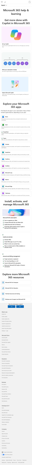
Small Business (4, 401)
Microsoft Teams (5, 396)
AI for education (5, 377)
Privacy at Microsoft (5, 438)
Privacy (14, 460)
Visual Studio (4, 424)
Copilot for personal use (6, 326)
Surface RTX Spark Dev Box (6, 321)
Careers (3, 431)
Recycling (9, 462)
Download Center (5, 340)
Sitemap (3, 460)
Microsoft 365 (4, 391)
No (20, 306)
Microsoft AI (4, 384)
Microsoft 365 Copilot (6, 398)
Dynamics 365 (4, 389)
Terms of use (19, 460)
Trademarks (24, 460)
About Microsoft (5, 433)
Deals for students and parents (7, 375)
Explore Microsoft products (6, 328)
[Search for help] (5, 2)
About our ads (14, 462)
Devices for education (6, 363)
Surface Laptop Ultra (5, 318)
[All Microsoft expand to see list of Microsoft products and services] (2, 2)
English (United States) (8, 452)
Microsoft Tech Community (6, 417)
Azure (3, 407)
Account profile (4, 337)
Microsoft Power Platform (6, 393)
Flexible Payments (5, 354)
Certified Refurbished (5, 349)
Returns (3, 344)
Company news (4, 436)
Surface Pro (4, 314)
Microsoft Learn (4, 412)
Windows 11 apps (5, 330)
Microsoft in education (6, 361)
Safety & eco (4, 462)
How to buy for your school (6, 370)
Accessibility (4, 445)
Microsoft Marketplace (6, 419)
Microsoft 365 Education (6, 368)
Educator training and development (8, 372)
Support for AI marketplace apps (7, 415)
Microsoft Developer (5, 410)
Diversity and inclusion (6, 443)
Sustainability (4, 447)
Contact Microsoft (9, 460)
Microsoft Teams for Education (7, 365)
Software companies (5, 422)
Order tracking (4, 347)
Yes (12, 306)
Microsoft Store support (6, 342)
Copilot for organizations (6, 323)
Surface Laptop (4, 316)
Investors (3, 440)
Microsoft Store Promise (6, 351)
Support (3, 5)
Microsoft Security (5, 386)
